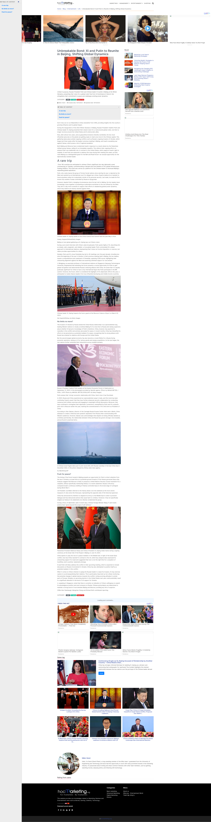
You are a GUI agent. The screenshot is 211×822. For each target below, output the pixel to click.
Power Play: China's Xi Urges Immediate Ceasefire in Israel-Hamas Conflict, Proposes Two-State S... (138, 711)
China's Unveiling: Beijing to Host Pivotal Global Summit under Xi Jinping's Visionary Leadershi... (105, 711)
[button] (118, 107)
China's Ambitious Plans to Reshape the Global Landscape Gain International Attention (138, 739)
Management (124, 3)
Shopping (147, 3)
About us (126, 791)
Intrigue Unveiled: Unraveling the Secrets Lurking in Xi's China (73, 711)
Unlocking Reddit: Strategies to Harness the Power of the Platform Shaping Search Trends (144, 63)
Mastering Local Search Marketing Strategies (141, 55)
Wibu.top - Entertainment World (133, 793)
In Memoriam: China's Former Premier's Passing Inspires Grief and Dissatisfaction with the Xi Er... (73, 740)
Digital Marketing (112, 795)
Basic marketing (112, 791)
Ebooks (109, 797)
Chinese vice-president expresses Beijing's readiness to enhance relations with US (105, 739)
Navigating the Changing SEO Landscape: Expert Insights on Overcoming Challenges (143, 70)
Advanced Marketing (113, 793)
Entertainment (136, 3)
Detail (101, 673)
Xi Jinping (73, 99)
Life (79, 9)
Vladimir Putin (80, 99)
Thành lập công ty (129, 795)
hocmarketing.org (106, 818)
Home (59, 9)
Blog (64, 9)
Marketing (113, 3)
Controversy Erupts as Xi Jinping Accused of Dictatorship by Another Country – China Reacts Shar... (125, 662)
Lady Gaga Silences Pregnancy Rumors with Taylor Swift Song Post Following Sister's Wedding (143, 77)
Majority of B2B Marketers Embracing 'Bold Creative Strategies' (142, 85)
